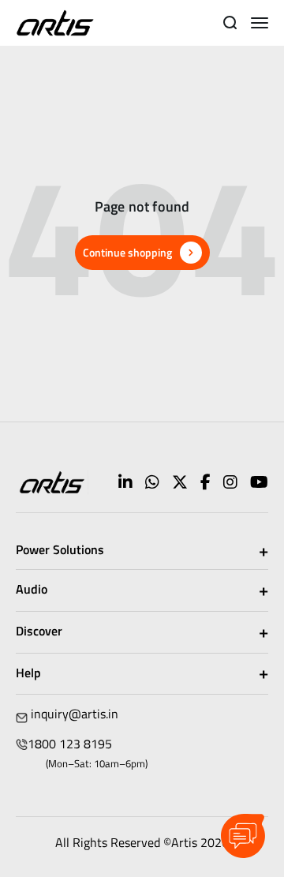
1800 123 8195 (70, 743)
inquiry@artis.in (74, 713)
